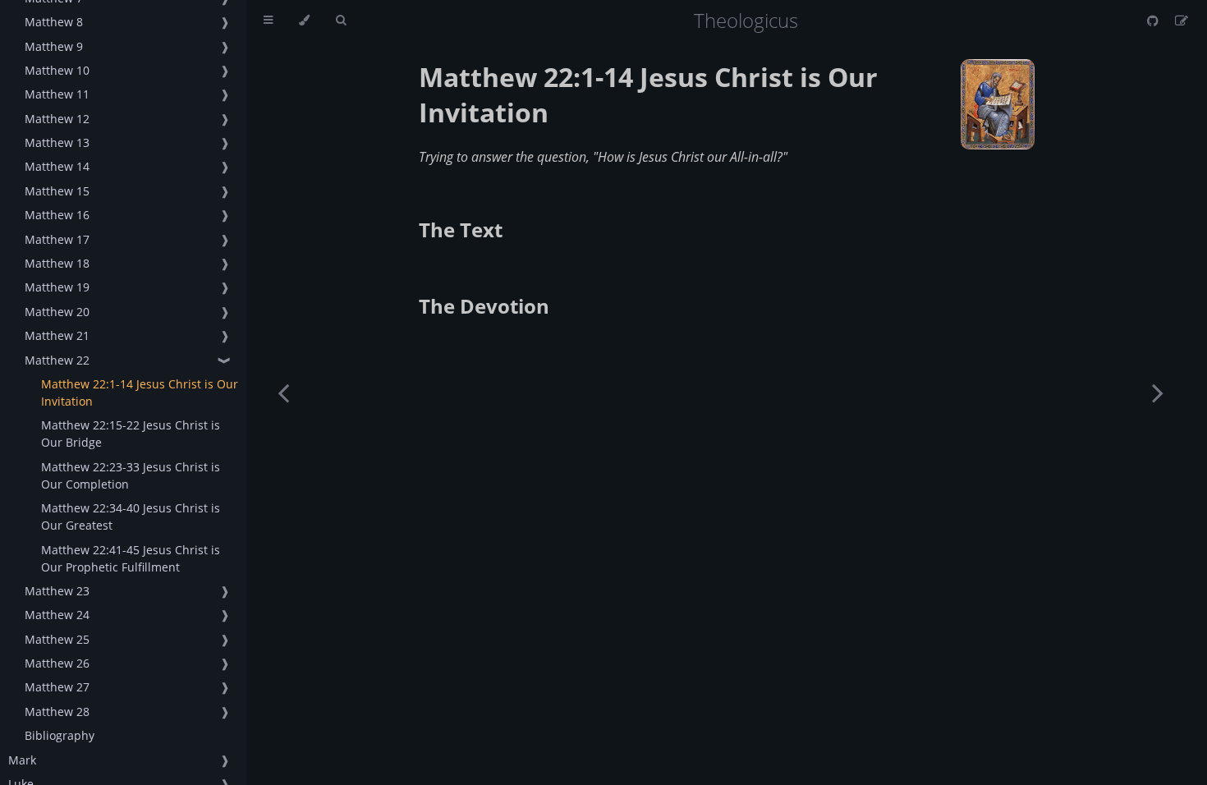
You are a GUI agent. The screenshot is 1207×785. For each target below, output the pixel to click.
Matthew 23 (57, 591)
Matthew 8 (54, 22)
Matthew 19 (57, 287)
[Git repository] (1154, 20)
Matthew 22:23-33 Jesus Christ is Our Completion (130, 475)
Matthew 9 (54, 46)
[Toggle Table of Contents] (268, 20)
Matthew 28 (57, 711)
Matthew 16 (57, 215)
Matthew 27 (57, 687)
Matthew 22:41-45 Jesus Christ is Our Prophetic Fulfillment (130, 558)
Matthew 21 (57, 335)
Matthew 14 (57, 166)
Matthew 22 (57, 360)
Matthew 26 (57, 663)
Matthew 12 (57, 118)
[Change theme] (304, 20)
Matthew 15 (57, 191)
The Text (461, 229)
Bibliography (59, 735)
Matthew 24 (57, 614)
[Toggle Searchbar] (341, 20)
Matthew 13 (57, 142)
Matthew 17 (57, 239)
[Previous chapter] (283, 392)
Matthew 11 (57, 94)
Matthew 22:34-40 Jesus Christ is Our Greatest (130, 516)
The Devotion (484, 305)
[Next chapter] (1158, 392)
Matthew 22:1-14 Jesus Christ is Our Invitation (139, 392)
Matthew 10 (57, 70)
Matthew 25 (57, 639)
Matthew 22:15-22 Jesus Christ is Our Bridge (130, 433)
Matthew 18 (57, 263)
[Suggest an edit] (1181, 20)
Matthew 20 (57, 311)
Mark (22, 760)
